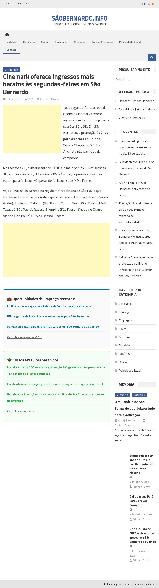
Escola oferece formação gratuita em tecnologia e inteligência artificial (55, 384)
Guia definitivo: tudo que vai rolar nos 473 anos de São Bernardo (137, 168)
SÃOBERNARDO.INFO (79, 18)
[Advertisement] (32, 129)
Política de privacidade (17, 3)
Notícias (11, 42)
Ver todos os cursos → (20, 411)
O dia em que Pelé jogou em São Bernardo (141, 500)
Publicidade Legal (130, 42)
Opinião (124, 362)
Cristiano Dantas (50, 99)
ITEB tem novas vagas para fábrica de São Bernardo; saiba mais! (49, 306)
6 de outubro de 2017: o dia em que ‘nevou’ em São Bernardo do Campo (143, 535)
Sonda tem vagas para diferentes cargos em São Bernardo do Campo (53, 326)
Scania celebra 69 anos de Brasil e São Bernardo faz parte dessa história (141, 464)
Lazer (44, 42)
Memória (79, 42)
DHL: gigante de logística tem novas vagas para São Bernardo (48, 316)
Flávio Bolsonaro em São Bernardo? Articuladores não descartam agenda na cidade (136, 239)
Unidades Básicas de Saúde (136, 101)
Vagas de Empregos (132, 117)
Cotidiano (29, 42)
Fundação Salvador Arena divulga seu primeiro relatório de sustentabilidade (135, 212)
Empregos (61, 42)
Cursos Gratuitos (102, 42)
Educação (125, 312)
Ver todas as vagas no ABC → (24, 337)
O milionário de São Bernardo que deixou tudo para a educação (135, 408)
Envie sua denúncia (143, 584)
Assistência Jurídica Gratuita (137, 109)
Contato (11, 50)
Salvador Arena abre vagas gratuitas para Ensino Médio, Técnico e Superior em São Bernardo (136, 266)
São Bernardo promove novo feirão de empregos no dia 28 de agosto (135, 147)
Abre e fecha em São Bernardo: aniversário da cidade (134, 188)
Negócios (125, 345)
